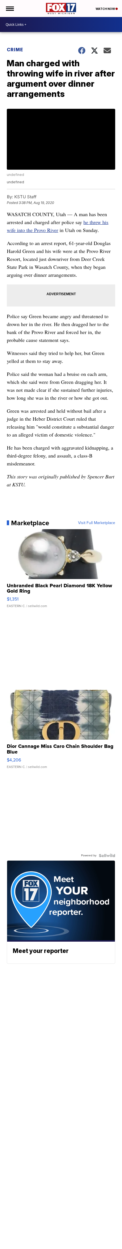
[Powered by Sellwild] (107, 856)
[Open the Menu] (9, 8)
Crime (15, 49)
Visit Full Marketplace (96, 523)
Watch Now (105, 8)
